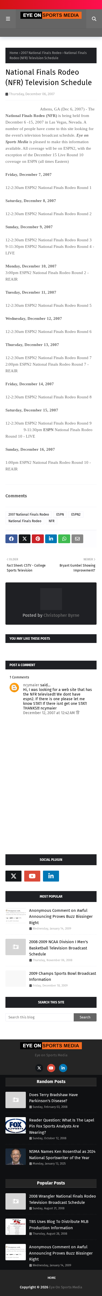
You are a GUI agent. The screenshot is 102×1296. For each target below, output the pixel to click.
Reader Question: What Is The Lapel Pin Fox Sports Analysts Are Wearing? (61, 1126)
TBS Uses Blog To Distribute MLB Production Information (58, 1224)
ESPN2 (76, 514)
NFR (51, 521)
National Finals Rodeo (24, 521)
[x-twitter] (13, 876)
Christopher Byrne (60, 615)
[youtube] (32, 876)
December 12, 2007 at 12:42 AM (49, 713)
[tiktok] (70, 876)
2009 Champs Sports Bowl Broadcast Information (62, 976)
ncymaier (31, 685)
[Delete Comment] (77, 713)
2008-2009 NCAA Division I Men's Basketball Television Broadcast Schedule (58, 948)
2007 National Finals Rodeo (41, 53)
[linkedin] (51, 876)
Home (14, 53)
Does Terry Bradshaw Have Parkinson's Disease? (53, 1097)
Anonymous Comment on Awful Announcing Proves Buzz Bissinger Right (61, 916)
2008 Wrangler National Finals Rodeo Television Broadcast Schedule (62, 1199)
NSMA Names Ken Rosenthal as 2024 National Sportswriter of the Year (62, 1154)
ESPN (60, 514)
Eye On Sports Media (65, 1287)
